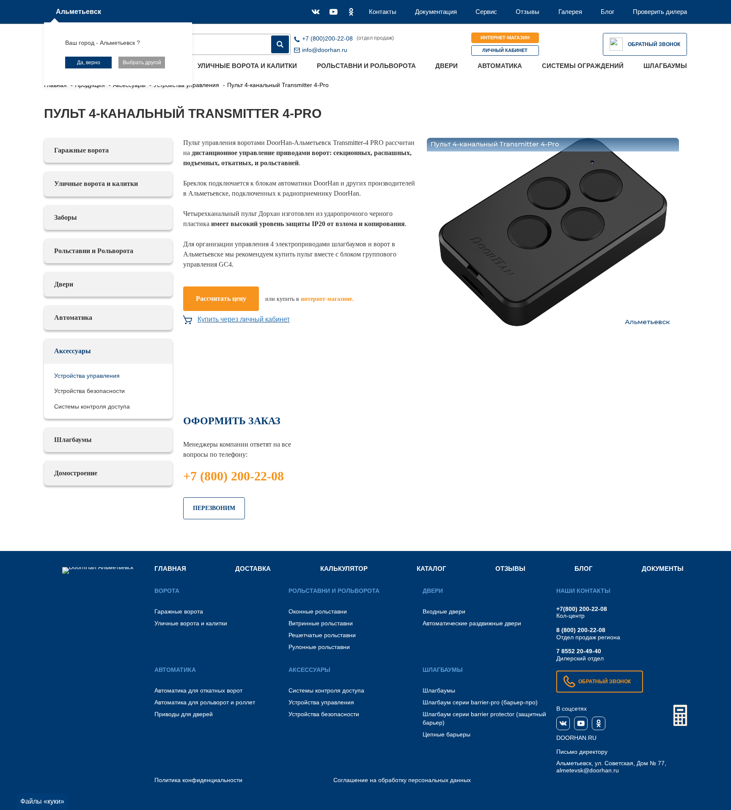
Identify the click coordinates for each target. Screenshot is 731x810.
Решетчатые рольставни (322, 635)
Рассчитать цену (221, 298)
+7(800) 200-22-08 (581, 608)
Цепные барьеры (446, 734)
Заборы (65, 217)
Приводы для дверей (183, 714)
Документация (436, 11)
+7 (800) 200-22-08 (233, 476)
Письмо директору (581, 751)
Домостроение (75, 473)
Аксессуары (72, 351)
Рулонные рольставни (319, 647)
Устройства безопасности (89, 390)
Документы (663, 568)
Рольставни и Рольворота (366, 65)
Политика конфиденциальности (198, 780)
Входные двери (444, 611)
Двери (446, 65)
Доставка (253, 568)
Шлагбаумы (665, 65)
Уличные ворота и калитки (247, 65)
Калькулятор (344, 568)
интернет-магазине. (327, 299)
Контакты (382, 11)
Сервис (486, 11)
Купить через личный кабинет (244, 319)
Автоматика (500, 65)
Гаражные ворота (81, 150)
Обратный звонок (654, 44)
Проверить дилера (660, 11)
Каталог (431, 568)
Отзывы (527, 11)
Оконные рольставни (318, 611)
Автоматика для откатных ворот (198, 690)
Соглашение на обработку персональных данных (402, 780)
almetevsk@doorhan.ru (587, 770)
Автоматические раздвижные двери (472, 623)
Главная (170, 568)
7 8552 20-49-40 (578, 651)
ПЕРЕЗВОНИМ (214, 508)
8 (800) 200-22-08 (580, 630)
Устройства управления (87, 375)
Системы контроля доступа (92, 406)
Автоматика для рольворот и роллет (204, 702)
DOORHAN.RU (576, 737)
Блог (607, 11)
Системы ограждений (583, 65)
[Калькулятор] (680, 715)
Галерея (570, 11)
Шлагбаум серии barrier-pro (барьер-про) (480, 702)
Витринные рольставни (321, 623)
